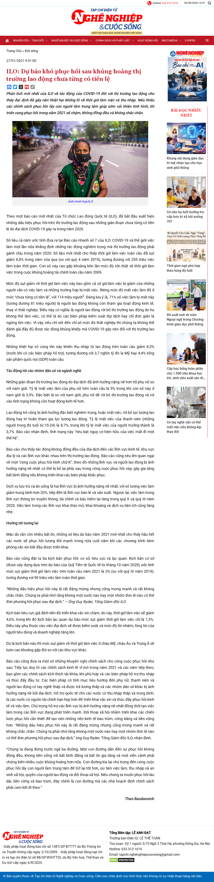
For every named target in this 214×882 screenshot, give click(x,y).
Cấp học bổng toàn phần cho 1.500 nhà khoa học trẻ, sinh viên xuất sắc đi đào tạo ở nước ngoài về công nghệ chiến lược (185, 378)
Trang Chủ (14, 51)
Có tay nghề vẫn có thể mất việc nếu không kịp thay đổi (184, 427)
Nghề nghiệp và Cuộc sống (69, 40)
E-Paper (190, 40)
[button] (207, 40)
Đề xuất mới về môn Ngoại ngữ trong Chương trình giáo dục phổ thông (185, 319)
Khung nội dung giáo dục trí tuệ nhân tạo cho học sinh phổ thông (185, 163)
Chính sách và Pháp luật (113, 40)
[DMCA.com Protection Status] (122, 860)
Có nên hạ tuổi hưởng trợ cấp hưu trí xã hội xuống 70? (185, 216)
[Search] (209, 3)
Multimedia (169, 40)
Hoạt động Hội (148, 40)
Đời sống (31, 51)
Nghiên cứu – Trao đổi (28, 40)
